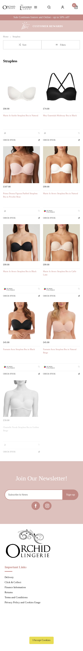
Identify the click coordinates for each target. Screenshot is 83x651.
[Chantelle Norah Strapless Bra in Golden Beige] (21, 398)
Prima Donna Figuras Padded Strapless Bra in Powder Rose (20, 195)
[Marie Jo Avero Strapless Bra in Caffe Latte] (61, 242)
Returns (9, 592)
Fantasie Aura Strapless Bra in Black (19, 349)
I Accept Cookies (41, 640)
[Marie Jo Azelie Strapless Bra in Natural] (21, 86)
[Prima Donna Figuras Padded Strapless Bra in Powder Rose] (21, 164)
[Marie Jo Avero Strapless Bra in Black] (21, 242)
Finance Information (15, 587)
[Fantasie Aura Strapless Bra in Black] (21, 320)
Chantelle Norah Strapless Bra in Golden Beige (21, 429)
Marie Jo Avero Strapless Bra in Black (19, 271)
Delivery (9, 577)
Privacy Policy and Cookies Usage (23, 602)
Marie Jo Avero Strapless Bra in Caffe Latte (59, 273)
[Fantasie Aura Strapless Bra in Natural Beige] (61, 320)
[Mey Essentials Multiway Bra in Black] (61, 86)
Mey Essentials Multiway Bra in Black (60, 115)
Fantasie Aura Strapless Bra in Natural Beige (59, 351)
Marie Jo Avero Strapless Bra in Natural (60, 193)
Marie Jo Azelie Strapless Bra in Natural (20, 115)
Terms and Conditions (16, 597)
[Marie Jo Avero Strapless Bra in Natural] (61, 164)
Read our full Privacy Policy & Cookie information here (41, 631)
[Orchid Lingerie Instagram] (47, 505)
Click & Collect (13, 582)
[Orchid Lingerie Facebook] (35, 505)
